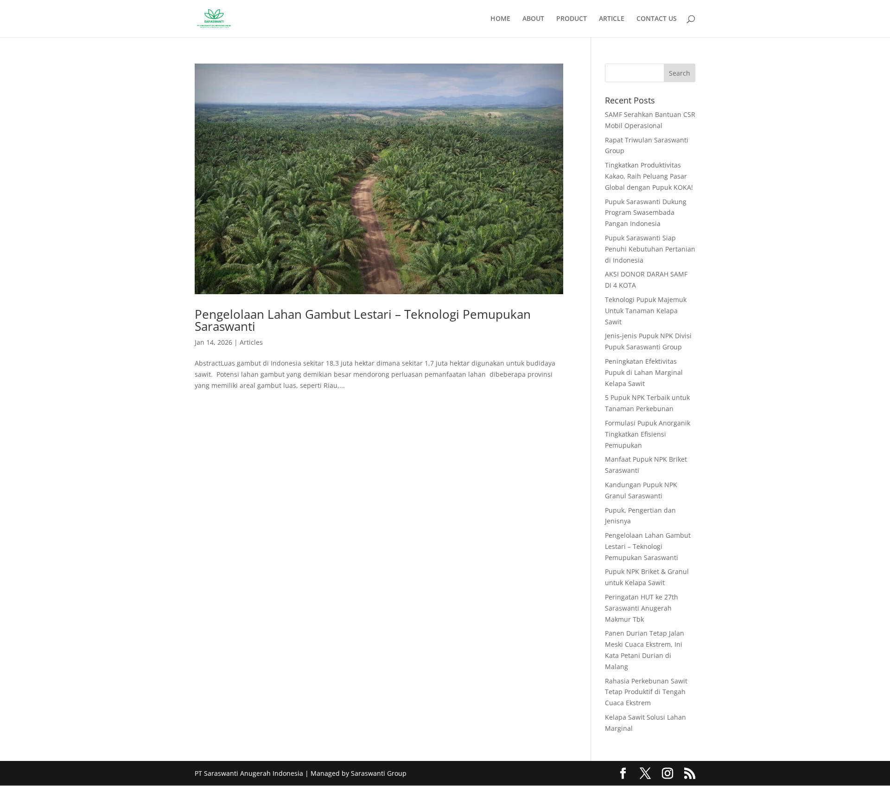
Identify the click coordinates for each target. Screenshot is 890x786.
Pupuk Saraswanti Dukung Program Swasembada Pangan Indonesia (646, 212)
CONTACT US (656, 19)
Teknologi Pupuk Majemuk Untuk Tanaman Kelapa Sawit (646, 310)
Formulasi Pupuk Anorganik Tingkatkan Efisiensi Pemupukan (647, 434)
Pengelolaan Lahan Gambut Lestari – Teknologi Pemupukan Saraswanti (363, 320)
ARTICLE (611, 19)
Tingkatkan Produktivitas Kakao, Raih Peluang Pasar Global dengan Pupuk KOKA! (649, 176)
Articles (251, 342)
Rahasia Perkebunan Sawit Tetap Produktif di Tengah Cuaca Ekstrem (646, 692)
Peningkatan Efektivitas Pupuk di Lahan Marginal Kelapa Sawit (644, 372)
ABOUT (533, 19)
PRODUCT (571, 19)
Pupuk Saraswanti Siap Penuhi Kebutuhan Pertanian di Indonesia (650, 248)
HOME (500, 19)
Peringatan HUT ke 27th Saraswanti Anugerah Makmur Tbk (641, 608)
